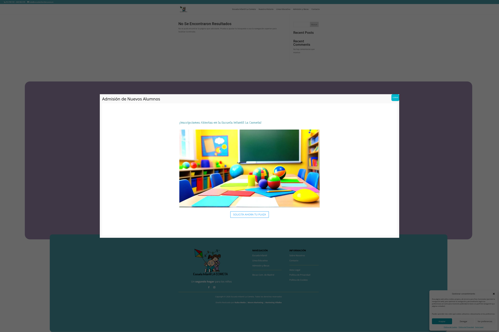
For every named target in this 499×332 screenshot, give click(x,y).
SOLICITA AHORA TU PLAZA (249, 214)
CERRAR (395, 97)
